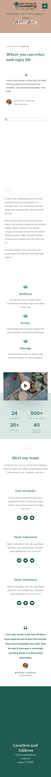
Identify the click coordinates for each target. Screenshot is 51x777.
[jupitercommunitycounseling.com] (24, 6)
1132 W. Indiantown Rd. (25, 755)
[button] (19, 518)
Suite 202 (25, 758)
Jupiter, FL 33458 (25, 762)
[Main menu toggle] (44, 6)
